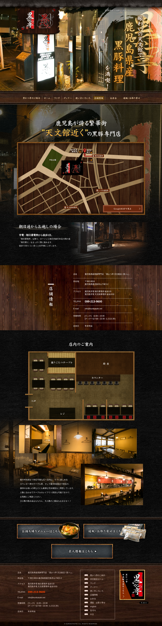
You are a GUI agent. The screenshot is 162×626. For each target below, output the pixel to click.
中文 (92, 614)
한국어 (93, 610)
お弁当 (93, 599)
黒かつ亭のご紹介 (97, 575)
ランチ (93, 583)
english (93, 607)
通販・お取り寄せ (97, 603)
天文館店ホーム (96, 579)
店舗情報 (94, 595)
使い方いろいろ (96, 591)
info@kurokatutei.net (93, 309)
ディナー (94, 587)
